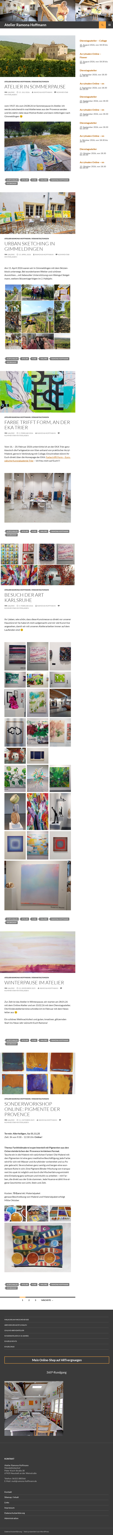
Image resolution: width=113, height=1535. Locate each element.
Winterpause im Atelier (34, 982)
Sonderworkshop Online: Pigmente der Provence (32, 1109)
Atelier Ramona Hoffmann (25, 25)
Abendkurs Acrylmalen (15, 1325)
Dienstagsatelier (88, 70)
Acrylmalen (12, 180)
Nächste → (47, 1300)
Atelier (25, 180)
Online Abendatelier (14, 1330)
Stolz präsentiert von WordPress (36, 1531)
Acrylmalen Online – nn (92, 83)
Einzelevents (10, 1341)
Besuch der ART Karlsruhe (24, 597)
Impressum (9, 1507)
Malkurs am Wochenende (16, 1319)
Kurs (34, 180)
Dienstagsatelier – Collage (93, 40)
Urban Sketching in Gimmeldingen (29, 246)
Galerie (11, 92)
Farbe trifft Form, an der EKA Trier (37, 424)
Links (6, 1502)
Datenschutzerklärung (14, 1513)
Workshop (12, 183)
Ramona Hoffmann (43, 92)
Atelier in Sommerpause (35, 87)
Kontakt (8, 1492)
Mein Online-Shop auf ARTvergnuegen (57, 1360)
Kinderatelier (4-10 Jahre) (16, 1336)
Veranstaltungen (40, 81)
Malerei (43, 180)
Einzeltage (9, 1347)
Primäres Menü (109, 24)
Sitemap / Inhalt (11, 1497)
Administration (11, 1518)
